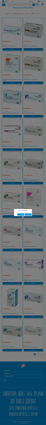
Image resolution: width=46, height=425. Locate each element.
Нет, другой (28, 214)
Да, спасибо (20, 214)
